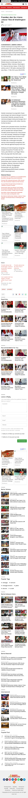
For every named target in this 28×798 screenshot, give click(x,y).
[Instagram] (10, 779)
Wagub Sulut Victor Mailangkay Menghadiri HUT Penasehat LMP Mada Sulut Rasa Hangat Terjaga (18, 564)
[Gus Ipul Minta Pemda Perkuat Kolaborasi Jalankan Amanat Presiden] (7, 318)
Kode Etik (12, 788)
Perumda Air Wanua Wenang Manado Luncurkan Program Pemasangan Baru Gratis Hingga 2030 (15, 737)
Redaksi (15, 786)
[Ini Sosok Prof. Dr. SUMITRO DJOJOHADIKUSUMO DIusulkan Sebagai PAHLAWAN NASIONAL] (7, 304)
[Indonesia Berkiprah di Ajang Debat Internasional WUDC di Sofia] (5, 697)
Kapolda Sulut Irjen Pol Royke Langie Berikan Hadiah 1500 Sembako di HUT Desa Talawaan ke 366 (17, 508)
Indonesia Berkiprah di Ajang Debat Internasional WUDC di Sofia (17, 696)
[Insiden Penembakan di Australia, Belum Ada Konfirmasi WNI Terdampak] (5, 718)
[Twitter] (7, 779)
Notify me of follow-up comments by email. (13, 433)
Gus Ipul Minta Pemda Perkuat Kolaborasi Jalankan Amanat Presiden (12, 184)
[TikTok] (21, 779)
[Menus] (2, 4)
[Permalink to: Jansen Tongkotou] (2, 25)
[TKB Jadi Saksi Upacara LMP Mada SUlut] (5, 523)
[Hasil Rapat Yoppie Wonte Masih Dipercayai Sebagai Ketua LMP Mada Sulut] (5, 551)
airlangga (5, 582)
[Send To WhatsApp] (25, 294)
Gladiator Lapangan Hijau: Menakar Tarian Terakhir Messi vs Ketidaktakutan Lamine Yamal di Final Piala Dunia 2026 (18, 543)
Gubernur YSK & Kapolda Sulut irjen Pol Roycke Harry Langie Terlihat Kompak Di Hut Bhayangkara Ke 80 (18, 557)
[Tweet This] (16, 294)
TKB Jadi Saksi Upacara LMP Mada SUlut (17, 522)
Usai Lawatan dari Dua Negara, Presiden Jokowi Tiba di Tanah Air (7, 279)
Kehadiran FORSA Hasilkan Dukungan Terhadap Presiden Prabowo (20, 632)
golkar (17, 585)
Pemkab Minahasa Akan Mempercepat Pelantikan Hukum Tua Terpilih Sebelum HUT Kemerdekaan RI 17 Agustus (17, 571)
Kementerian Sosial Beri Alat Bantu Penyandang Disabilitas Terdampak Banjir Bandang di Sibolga (18, 710)
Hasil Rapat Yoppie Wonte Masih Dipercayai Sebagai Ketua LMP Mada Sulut (18, 550)
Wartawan (21, 786)
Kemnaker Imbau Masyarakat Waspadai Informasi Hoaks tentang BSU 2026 (11, 193)
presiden (9, 289)
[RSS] (14, 782)
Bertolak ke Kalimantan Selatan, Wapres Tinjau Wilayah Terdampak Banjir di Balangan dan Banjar (13, 197)
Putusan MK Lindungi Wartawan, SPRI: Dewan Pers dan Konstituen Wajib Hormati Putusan (12, 181)
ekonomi (5, 588)
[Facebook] (4, 779)
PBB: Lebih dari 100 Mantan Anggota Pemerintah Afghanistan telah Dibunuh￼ (15, 753)
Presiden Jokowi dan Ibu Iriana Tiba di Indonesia (19, 266)
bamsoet (13, 582)
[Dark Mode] (23, 4)
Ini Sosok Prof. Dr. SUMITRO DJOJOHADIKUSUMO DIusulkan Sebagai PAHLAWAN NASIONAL (13, 177)
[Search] (26, 4)
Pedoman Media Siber (17, 790)
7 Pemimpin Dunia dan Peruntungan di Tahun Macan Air (14, 764)
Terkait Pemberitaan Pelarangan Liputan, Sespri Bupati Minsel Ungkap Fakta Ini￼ (15, 759)
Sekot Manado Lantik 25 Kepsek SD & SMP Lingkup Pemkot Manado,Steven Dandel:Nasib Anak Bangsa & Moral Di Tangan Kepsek (18, 494)
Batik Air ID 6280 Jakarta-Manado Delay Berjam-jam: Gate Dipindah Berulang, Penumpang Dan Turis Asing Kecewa (17, 529)
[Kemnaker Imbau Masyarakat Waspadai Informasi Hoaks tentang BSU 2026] (7, 333)
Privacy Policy (19, 788)
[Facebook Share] (13, 294)
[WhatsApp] (18, 779)
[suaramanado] (8, 4)
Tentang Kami (7, 786)
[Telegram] (24, 779)
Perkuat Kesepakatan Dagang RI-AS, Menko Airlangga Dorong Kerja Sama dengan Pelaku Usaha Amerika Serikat (18, 703)
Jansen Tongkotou (8, 24)
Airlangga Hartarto (7, 585)
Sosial (14, 14)
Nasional (10, 14)
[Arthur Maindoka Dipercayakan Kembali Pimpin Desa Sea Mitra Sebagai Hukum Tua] (7, 639)
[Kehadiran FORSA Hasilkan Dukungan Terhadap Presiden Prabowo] (21, 626)
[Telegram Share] (22, 294)
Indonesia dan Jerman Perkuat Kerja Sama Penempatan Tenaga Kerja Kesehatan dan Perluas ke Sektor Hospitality (18, 724)
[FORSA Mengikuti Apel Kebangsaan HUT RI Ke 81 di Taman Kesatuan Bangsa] (5, 516)
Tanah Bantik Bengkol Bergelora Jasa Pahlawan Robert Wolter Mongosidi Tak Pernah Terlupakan (17, 536)
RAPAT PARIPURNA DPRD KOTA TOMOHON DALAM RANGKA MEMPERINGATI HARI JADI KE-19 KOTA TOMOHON (15, 742)
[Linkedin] (13, 779)
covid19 (12, 588)
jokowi (3, 289)
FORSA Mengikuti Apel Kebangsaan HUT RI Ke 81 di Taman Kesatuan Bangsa (17, 515)
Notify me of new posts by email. (10, 437)
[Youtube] (15, 779)
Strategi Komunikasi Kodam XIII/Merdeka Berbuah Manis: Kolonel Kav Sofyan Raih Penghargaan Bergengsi (20, 645)
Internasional (4, 14)
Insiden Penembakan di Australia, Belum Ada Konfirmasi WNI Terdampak (18, 717)
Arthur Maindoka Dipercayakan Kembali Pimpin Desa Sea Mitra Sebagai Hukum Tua (7, 645)
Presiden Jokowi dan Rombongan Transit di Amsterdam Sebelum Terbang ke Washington (6, 268)
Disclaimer (7, 790)
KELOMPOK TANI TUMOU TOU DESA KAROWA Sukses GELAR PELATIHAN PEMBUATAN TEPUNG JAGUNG (18, 501)
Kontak (6, 788)
